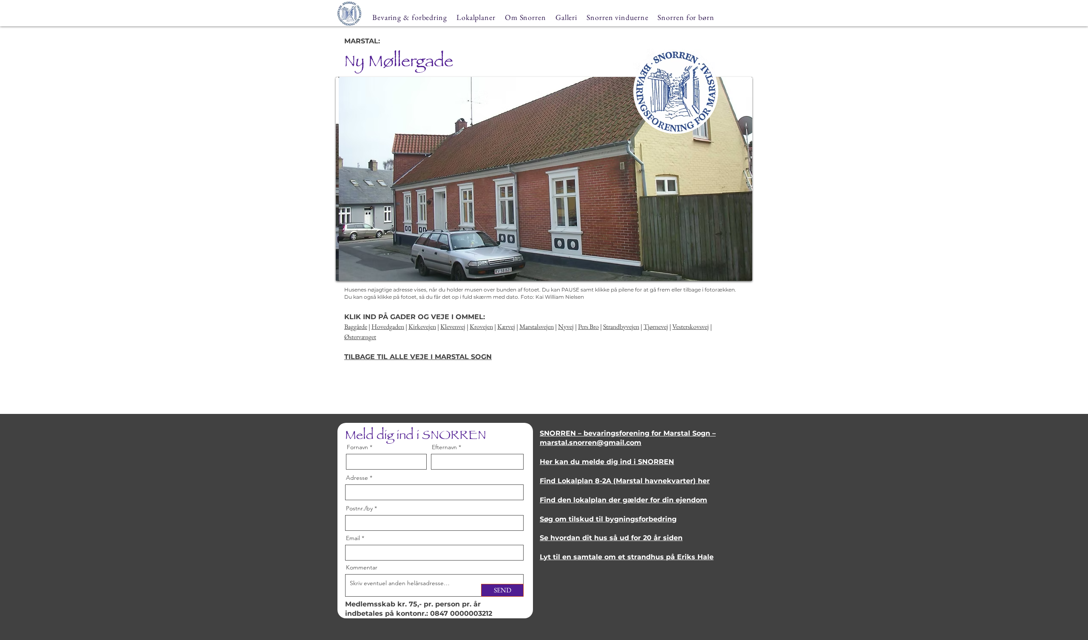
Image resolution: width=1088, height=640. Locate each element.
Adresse (357, 478)
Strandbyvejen (621, 326)
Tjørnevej (655, 326)
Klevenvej (452, 326)
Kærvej (506, 326)
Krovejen (481, 326)
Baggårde (355, 326)
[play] (731, 273)
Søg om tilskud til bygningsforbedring (608, 519)
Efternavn (444, 447)
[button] (544, 179)
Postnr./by (359, 508)
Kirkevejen (422, 326)
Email (353, 538)
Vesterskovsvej (690, 326)
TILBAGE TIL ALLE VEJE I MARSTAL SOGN (418, 357)
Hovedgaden (387, 326)
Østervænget (360, 336)
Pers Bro (588, 326)
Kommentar (361, 567)
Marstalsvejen (536, 326)
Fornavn (357, 447)
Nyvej (566, 326)
